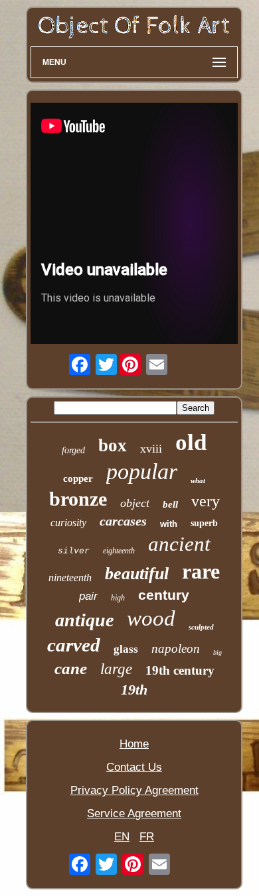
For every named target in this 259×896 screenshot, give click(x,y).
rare (201, 571)
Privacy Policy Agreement (134, 790)
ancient (179, 543)
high (118, 597)
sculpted (201, 627)
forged (73, 450)
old (191, 442)
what (198, 480)
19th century (180, 670)
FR (146, 836)
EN (122, 836)
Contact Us (134, 767)
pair (88, 596)
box (112, 445)
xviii (151, 448)
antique (84, 620)
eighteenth (119, 550)
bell (170, 504)
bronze (78, 499)
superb (204, 523)
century (163, 594)
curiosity (68, 522)
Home (134, 744)
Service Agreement (134, 813)
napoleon (175, 648)
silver (74, 551)
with (168, 524)
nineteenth (70, 577)
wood (151, 618)
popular (141, 471)
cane (70, 668)
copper (78, 478)
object (134, 503)
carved (73, 644)
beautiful (137, 573)
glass (126, 649)
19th (134, 689)
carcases (123, 521)
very (205, 501)
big (217, 652)
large (116, 669)
